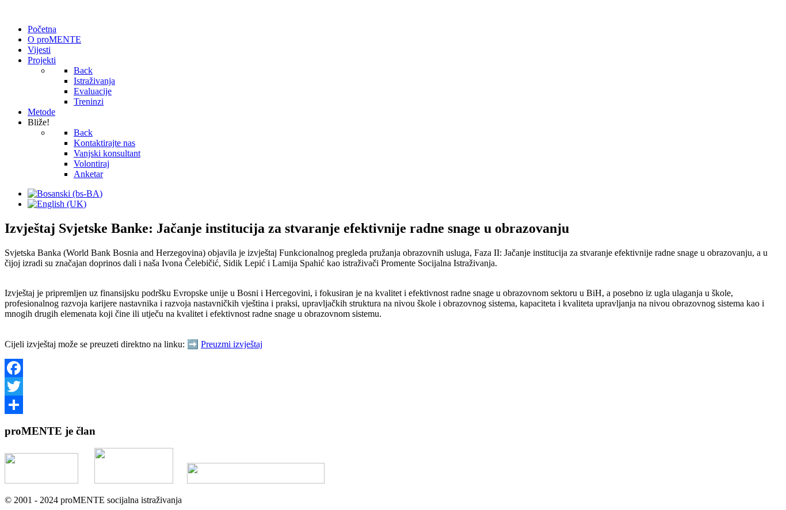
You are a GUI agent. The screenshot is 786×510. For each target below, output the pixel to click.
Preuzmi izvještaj (231, 344)
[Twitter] (393, 386)
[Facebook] (393, 368)
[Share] (393, 405)
